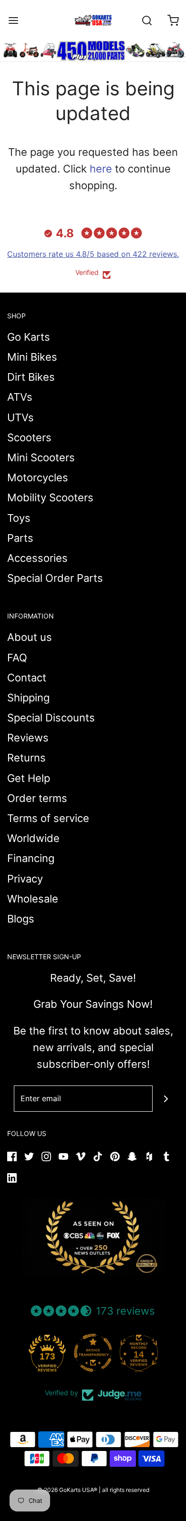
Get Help (28, 778)
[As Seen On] (93, 1237)
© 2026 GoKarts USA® (67, 1489)
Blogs (20, 919)
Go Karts (28, 337)
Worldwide (33, 838)
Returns (26, 757)
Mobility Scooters (50, 497)
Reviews (28, 737)
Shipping (28, 697)
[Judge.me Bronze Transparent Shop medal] (93, 1353)
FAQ (17, 657)
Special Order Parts (55, 578)
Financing (30, 858)
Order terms (37, 798)
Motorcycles (37, 477)
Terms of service (48, 818)
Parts (20, 538)
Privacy (25, 878)
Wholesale (32, 898)
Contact (26, 677)
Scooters (29, 437)
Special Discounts (51, 717)
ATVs (19, 397)
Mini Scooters (41, 457)
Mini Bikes (32, 357)
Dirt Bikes (31, 377)
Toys (19, 518)
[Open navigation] (13, 20)
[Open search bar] (147, 20)
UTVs (20, 417)
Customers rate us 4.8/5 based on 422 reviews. (93, 254)
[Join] (166, 1098)
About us (29, 637)
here (101, 168)
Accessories (37, 558)
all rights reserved (125, 1489)
